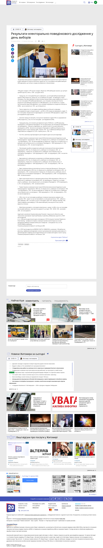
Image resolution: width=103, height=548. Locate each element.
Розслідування (40, 2)
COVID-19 (18, 29)
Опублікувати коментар (33, 290)
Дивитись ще (89, 122)
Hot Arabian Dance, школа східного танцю (84, 457)
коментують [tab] (32, 300)
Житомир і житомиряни (34, 29)
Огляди (64, 507)
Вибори (27, 244)
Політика (20, 244)
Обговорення (31, 2)
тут (7, 517)
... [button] (55, 2)
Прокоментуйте (61, 241)
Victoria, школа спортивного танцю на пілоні (16, 457)
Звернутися (35, 507)
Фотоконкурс (50, 2)
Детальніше (21, 507)
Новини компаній (66, 506)
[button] (48, 354)
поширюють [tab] (61, 300)
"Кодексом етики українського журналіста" (35, 515)
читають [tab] (46, 300)
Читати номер (30, 480)
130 (43, 41)
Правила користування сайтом (83, 505)
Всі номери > (93, 494)
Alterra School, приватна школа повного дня (39, 457)
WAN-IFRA (62, 518)
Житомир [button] (14, 3)
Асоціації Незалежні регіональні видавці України (29, 518)
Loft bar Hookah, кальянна (60, 457)
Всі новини (22, 2)
